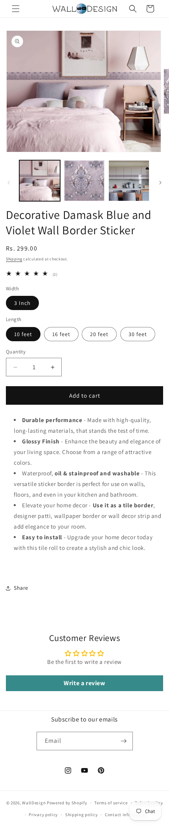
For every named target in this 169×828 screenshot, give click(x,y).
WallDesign (34, 803)
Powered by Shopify (67, 803)
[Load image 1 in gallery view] (39, 180)
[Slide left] (8, 182)
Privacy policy (43, 814)
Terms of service (110, 803)
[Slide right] (160, 182)
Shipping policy (81, 814)
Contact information (126, 814)
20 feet (99, 334)
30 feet (138, 334)
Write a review (84, 683)
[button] (15, 8)
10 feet (23, 334)
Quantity (16, 351)
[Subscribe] (123, 741)
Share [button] (21, 587)
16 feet (61, 334)
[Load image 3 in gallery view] (128, 180)
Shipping (14, 259)
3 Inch (22, 303)
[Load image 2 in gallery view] (84, 180)
